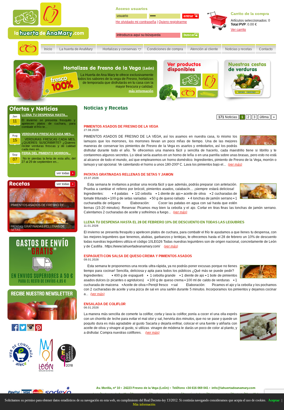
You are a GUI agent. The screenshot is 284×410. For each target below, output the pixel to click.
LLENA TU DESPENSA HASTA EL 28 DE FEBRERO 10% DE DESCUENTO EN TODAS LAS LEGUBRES (164, 222)
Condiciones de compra (165, 49)
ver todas (63, 173)
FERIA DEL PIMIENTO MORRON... (46, 153)
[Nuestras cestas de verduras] (249, 80)
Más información (144, 404)
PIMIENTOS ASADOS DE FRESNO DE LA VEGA (121, 126)
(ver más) (235, 164)
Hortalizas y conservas (120, 49)
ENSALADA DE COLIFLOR (105, 304)
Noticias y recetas (238, 49)
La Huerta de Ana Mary (48, 22)
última (264, 117)
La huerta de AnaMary (76, 49)
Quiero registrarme (173, 22)
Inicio (48, 49)
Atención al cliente (204, 49)
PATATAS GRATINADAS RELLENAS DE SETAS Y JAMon (128, 174)
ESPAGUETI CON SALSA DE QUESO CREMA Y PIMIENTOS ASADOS (138, 256)
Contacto (266, 49)
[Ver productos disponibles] (190, 80)
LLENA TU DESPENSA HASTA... (45, 115)
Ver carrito (238, 30)
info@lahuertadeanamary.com (233, 387)
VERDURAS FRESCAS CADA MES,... (48, 134)
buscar (189, 35)
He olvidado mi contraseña (136, 22)
